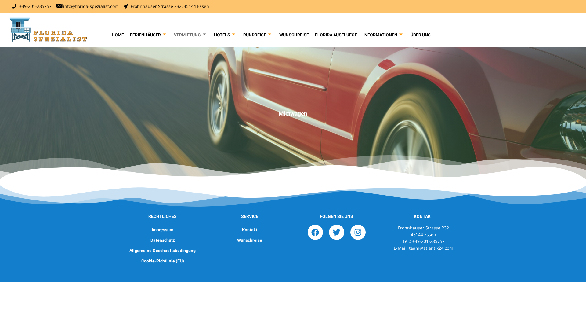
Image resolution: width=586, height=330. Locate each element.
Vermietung (187, 34)
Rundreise (254, 34)
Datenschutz (162, 240)
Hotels (222, 34)
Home (118, 34)
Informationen (380, 34)
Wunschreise (294, 34)
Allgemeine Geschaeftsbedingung (162, 250)
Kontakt (249, 229)
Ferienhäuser (145, 34)
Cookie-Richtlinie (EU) (162, 260)
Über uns (421, 34)
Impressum (162, 229)
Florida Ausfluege (336, 34)
